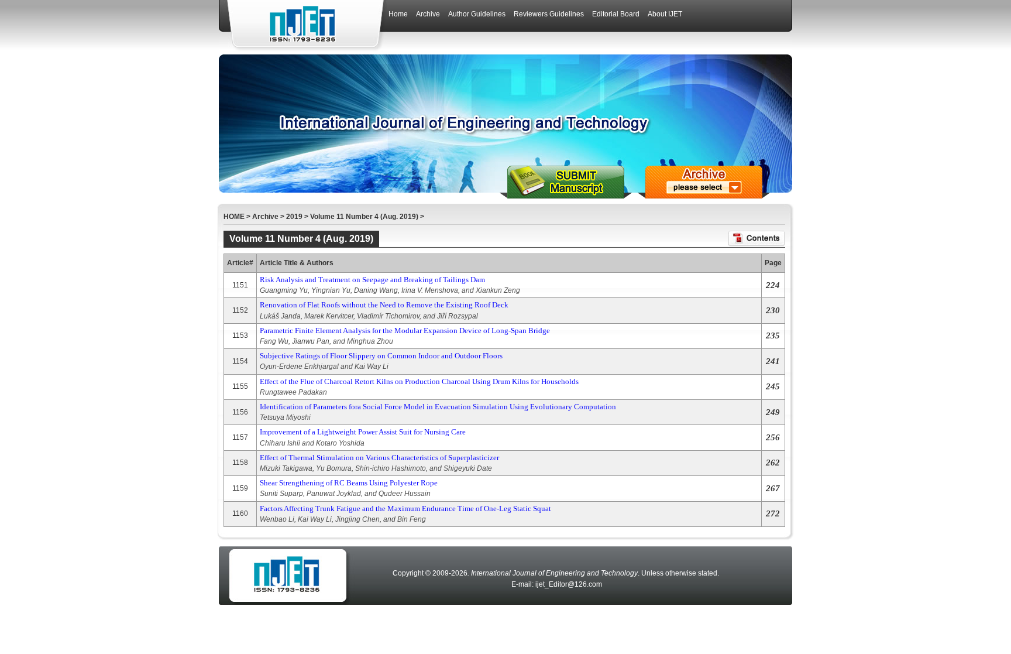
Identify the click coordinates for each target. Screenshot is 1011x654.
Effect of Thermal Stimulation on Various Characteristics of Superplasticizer (379, 457)
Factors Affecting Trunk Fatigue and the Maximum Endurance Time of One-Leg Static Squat (405, 508)
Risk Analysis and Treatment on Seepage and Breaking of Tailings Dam (372, 279)
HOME (234, 217)
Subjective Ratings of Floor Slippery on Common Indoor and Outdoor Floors (381, 355)
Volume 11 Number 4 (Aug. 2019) (364, 217)
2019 (294, 217)
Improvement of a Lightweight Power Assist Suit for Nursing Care (363, 431)
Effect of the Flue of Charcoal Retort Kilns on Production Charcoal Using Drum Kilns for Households (419, 381)
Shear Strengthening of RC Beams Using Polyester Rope (349, 482)
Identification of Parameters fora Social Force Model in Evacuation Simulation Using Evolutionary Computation (438, 406)
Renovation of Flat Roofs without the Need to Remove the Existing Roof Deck (384, 304)
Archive (265, 217)
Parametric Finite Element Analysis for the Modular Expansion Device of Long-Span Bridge (405, 330)
